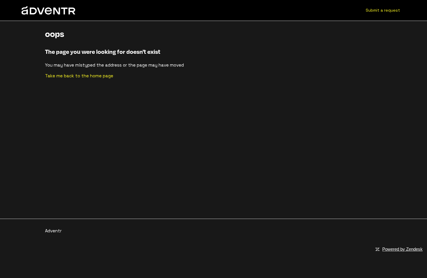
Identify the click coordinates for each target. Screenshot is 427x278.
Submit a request (383, 10)
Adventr (53, 231)
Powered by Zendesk (402, 249)
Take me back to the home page (79, 76)
